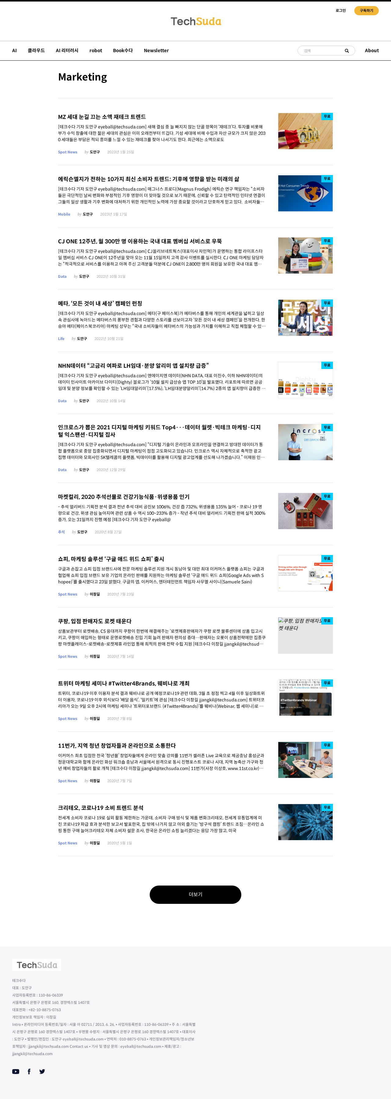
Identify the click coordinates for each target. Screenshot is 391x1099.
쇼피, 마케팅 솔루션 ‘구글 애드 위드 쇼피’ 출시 (111, 559)
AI (14, 50)
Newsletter (156, 50)
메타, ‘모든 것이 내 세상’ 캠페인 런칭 (100, 303)
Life (61, 338)
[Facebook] (29, 1072)
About (372, 50)
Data (62, 276)
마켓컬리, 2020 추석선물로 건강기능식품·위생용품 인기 (124, 497)
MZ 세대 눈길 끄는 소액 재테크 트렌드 (102, 117)
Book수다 (123, 50)
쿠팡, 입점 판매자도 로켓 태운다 (95, 621)
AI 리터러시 (67, 50)
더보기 (196, 894)
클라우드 (36, 50)
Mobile (64, 214)
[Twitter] (42, 1071)
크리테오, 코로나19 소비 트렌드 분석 (101, 808)
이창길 (95, 594)
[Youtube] (15, 1071)
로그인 (341, 10)
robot (96, 50)
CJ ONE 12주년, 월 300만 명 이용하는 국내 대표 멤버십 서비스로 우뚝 (140, 241)
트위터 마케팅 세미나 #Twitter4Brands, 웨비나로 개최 (124, 683)
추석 (61, 532)
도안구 (95, 152)
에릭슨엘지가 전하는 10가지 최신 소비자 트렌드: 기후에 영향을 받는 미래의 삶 (148, 179)
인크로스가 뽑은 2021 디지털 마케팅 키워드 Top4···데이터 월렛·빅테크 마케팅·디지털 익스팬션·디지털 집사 (159, 431)
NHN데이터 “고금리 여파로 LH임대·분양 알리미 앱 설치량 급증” (133, 366)
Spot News (67, 152)
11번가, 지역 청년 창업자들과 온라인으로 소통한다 (117, 746)
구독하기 (366, 10)
